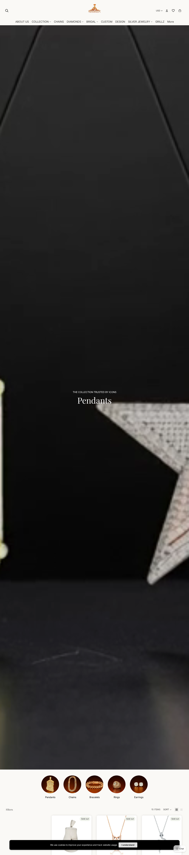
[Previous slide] (56, 835)
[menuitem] (170, 21)
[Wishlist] (173, 10)
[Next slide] (87, 835)
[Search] (7, 10)
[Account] (167, 10)
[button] (167, 809)
